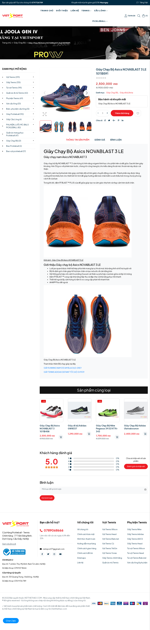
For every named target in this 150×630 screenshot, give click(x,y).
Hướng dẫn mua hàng (86, 543)
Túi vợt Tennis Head (135, 553)
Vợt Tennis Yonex (109, 553)
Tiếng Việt (144, 2)
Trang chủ (46, 10)
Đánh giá (100, 139)
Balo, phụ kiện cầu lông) (17, 109)
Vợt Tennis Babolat (110, 539)
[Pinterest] (118, 120)
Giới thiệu (62, 10)
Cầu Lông (100, 10)
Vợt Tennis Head (109, 534)
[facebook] (42, 554)
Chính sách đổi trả (85, 553)
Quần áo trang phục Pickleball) (15, 134)
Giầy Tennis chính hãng (112, 558)
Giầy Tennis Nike (134, 529)
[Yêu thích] (138, 113)
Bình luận (116, 139)
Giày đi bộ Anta (126, 92)
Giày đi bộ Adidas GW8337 (77, 427)
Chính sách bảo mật (85, 534)
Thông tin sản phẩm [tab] (77, 139)
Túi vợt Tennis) (14, 87)
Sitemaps (81, 558)
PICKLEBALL (99, 21)
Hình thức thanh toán (86, 539)
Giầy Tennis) (13, 82)
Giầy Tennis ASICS (135, 539)
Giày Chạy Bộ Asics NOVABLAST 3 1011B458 (50, 428)
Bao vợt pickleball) (16, 151)
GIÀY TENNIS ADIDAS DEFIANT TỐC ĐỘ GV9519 (64, 372)
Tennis (85, 10)
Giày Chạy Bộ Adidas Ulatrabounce (135, 427)
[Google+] (114, 120)
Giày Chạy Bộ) (13, 141)
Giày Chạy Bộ (20, 43)
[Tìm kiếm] (138, 15)
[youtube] (60, 554)
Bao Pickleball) (14, 146)
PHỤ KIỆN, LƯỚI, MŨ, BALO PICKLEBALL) (17, 126)
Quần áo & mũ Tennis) (17, 93)
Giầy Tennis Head (134, 543)
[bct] (13, 552)
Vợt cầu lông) (13, 103)
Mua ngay (104, 2)
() (146, 15)
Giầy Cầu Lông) (14, 119)
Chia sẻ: (99, 120)
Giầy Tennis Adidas (135, 534)
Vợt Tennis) (13, 77)
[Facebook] (105, 120)
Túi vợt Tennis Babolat (136, 558)
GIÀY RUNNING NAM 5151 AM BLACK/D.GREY (63, 368)
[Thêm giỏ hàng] (60, 437)
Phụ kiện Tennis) (14, 98)
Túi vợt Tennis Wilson (136, 548)
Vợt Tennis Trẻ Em (109, 548)
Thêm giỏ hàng (122, 113)
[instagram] (54, 554)
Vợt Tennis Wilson (109, 529)
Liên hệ (75, 10)
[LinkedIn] (122, 120)
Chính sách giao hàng (86, 548)
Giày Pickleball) (15, 114)
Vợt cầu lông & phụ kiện (137, 562)
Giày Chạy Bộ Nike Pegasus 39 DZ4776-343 (107, 428)
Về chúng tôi (82, 529)
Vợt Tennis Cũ (108, 543)
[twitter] (48, 554)
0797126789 (37, 2)
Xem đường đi (9, 544)
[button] (86, 93)
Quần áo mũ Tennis (110, 562)
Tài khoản (131, 16)
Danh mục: (100, 92)
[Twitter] (109, 120)
